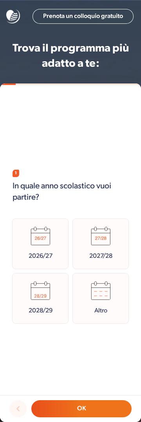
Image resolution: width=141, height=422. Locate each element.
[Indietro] (18, 408)
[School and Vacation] (13, 16)
